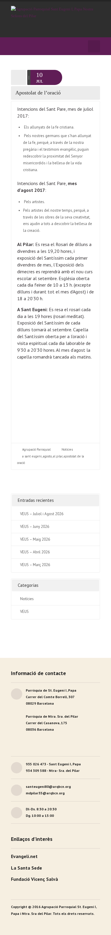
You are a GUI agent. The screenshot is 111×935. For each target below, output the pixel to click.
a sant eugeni (32, 456)
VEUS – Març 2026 (35, 564)
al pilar (57, 456)
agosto (47, 456)
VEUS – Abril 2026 (35, 552)
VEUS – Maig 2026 (35, 539)
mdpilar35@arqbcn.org (45, 793)
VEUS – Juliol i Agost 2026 (41, 513)
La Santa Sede (26, 868)
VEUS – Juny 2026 (34, 526)
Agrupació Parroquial (36, 449)
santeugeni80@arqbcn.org (48, 786)
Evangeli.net (24, 856)
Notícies (67, 449)
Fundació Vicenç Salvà (34, 879)
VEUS (24, 611)
